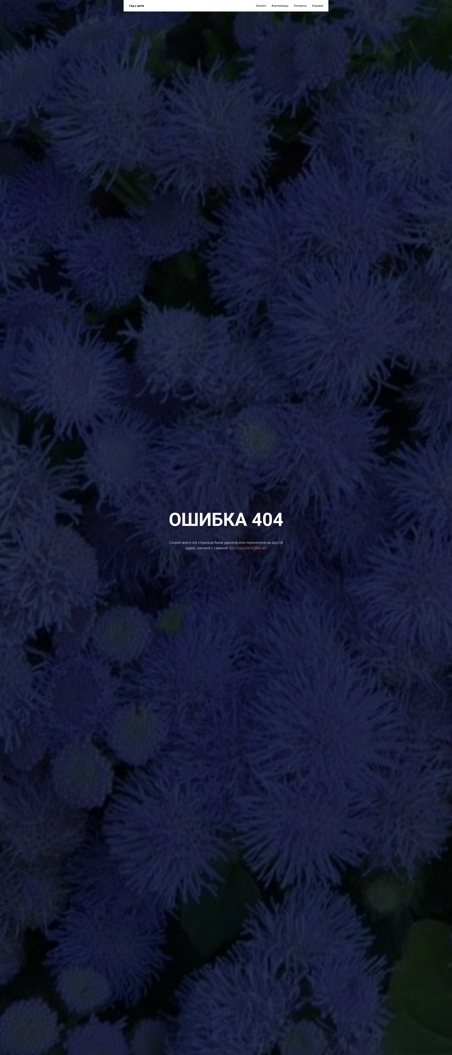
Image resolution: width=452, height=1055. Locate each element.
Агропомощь (280, 5)
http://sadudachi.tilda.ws (247, 548)
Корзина (317, 5)
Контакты (300, 5)
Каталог (261, 5)
